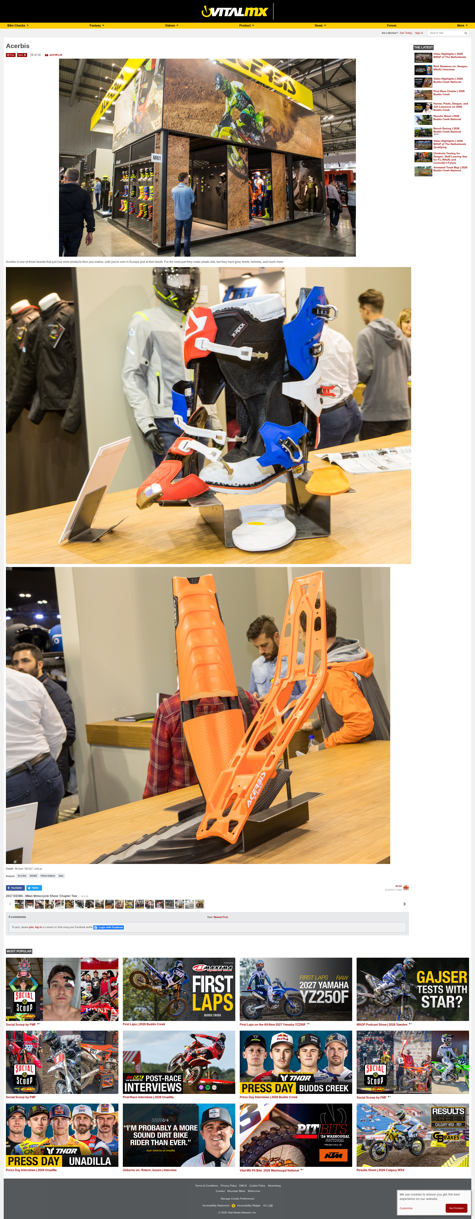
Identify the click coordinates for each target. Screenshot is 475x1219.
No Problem (456, 1208)
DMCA (243, 1185)
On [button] (265, 1205)
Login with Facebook (111, 927)
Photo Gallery (48, 876)
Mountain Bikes (236, 1190)
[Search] (466, 33)
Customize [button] (406, 1208)
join (31, 927)
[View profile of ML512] (406, 887)
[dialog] (434, 1202)
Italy (61, 876)
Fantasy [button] (96, 25)
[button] (207, 158)
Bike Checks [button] (16, 25)
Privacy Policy (229, 1185)
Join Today (405, 32)
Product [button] (245, 25)
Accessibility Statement (215, 1205)
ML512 (399, 886)
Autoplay (56, 55)
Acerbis (22, 876)
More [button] (461, 25)
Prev (11, 55)
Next (20, 55)
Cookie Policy (257, 1185)
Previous (10, 904)
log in (38, 927)
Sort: (210, 917)
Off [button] (271, 1205)
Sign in (419, 32)
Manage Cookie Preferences (237, 1198)
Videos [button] (170, 25)
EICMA (33, 876)
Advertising (274, 1185)
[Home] (235, 11)
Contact (220, 1190)
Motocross (254, 1190)
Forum (391, 25)
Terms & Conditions (206, 1185)
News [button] (319, 25)
